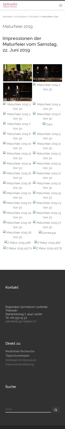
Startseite (7, 16)
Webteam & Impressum (20, 360)
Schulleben (21, 16)
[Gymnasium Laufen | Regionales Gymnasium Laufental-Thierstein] (10, 5)
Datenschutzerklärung (19, 364)
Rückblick (34, 16)
